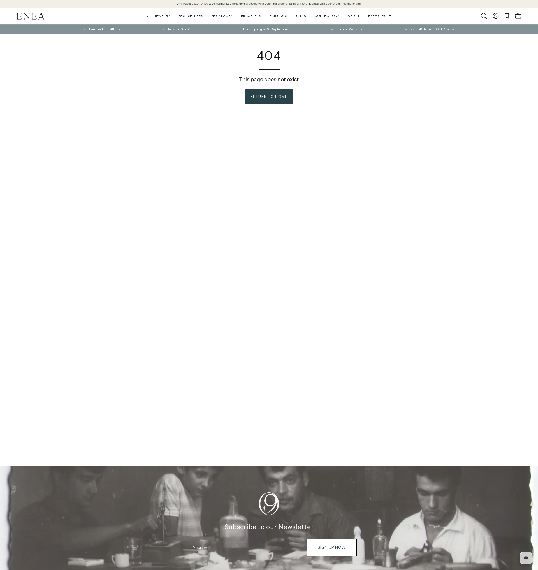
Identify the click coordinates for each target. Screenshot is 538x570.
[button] (484, 16)
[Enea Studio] (31, 16)
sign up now (331, 547)
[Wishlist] (507, 16)
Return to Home (269, 96)
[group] (269, 4)
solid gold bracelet (244, 3)
